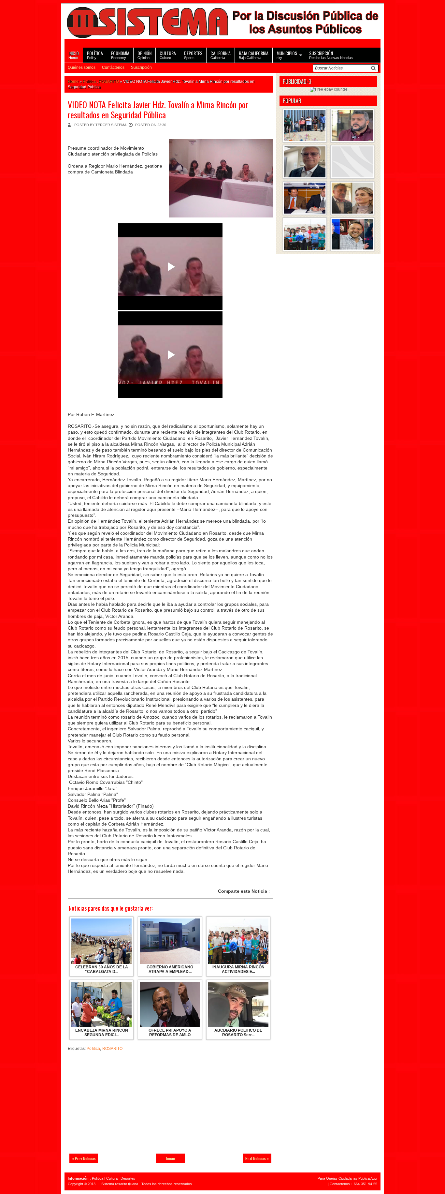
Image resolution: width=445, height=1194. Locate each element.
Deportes (128, 1178)
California (220, 55)
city (287, 55)
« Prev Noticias (84, 1158)
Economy (120, 55)
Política (97, 1178)
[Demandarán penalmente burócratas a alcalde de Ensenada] (352, 161)
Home (73, 55)
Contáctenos (113, 67)
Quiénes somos (81, 67)
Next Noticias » (257, 1158)
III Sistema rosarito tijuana (117, 1184)
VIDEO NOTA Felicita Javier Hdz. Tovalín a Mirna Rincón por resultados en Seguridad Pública (158, 109)
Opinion (144, 55)
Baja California (253, 55)
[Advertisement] (113, 1103)
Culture (168, 55)
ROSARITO (109, 81)
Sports (193, 55)
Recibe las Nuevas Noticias (331, 55)
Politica (89, 81)
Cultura (112, 1178)
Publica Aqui (367, 1178)
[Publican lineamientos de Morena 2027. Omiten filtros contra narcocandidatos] (352, 125)
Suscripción (141, 67)
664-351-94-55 (365, 1184)
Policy (95, 55)
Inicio (170, 1158)
